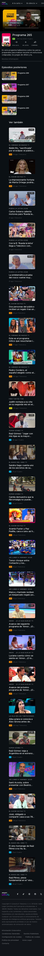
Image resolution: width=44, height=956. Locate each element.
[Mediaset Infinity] (5, 3)
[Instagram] (35, 894)
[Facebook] (18, 894)
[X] (41, 894)
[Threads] (29, 894)
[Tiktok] (23, 894)
